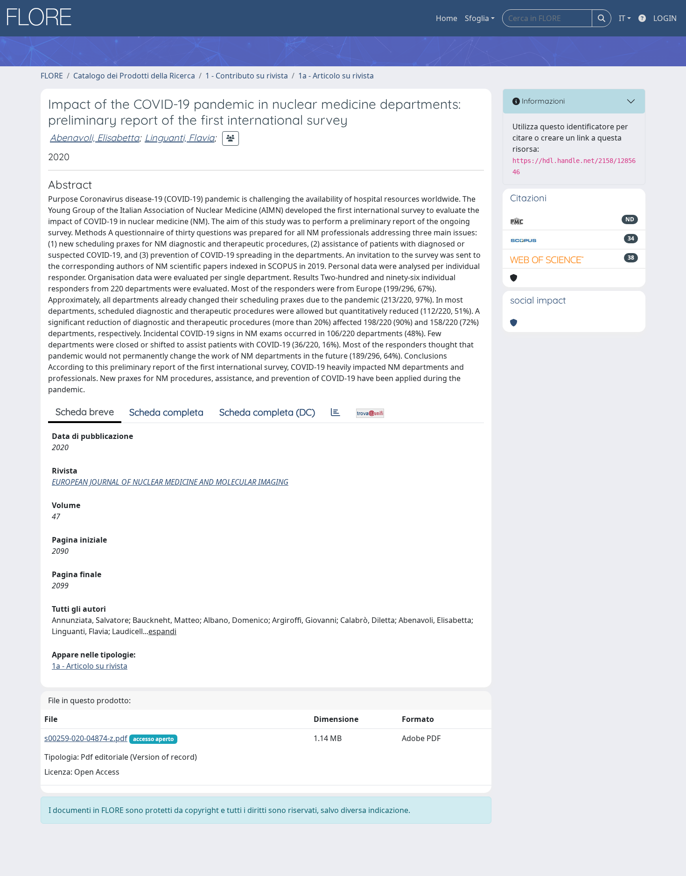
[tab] (335, 412)
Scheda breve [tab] (85, 411)
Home (446, 18)
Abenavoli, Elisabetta (94, 137)
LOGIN (665, 18)
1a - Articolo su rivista (336, 76)
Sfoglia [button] (477, 18)
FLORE (52, 76)
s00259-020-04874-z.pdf (85, 738)
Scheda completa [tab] (166, 412)
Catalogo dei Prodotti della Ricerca (134, 76)
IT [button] (622, 18)
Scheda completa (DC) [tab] (267, 412)
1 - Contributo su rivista (246, 76)
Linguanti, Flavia (179, 137)
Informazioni (542, 101)
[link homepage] (42, 18)
